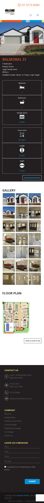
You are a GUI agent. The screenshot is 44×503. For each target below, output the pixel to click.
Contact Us (8, 436)
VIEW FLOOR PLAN (32, 341)
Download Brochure (32, 178)
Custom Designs (10, 425)
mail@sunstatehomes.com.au (21, 399)
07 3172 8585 (15, 393)
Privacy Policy (31, 501)
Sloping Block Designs (12, 428)
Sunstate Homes (22, 495)
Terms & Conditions (15, 501)
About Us (7, 414)
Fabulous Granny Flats (12, 421)
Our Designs (9, 432)
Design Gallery (9, 417)
